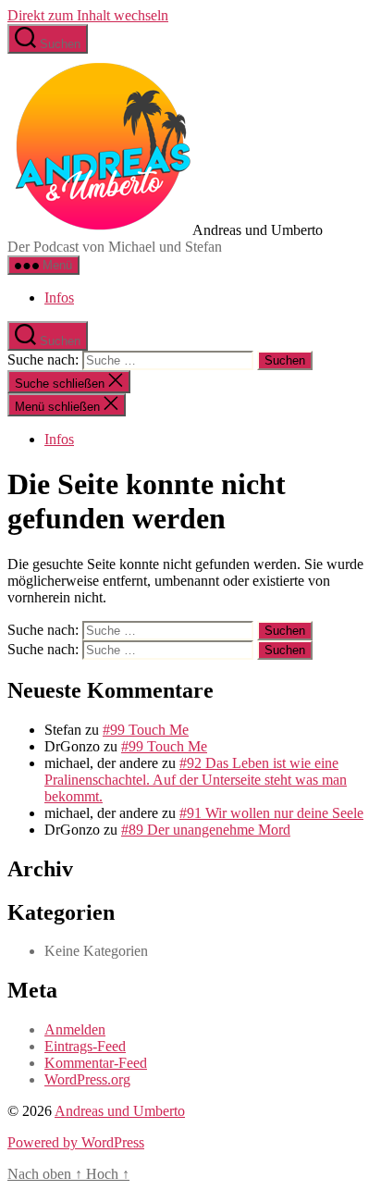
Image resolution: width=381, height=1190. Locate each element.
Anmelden (74, 1029)
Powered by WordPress (75, 1142)
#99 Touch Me (146, 730)
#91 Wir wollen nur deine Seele (271, 813)
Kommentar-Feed (95, 1063)
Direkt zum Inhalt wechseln (87, 15)
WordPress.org (87, 1079)
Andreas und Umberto (120, 1111)
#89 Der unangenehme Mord (205, 829)
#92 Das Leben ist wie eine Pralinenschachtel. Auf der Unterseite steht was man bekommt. (195, 779)
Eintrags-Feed (85, 1046)
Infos (59, 297)
